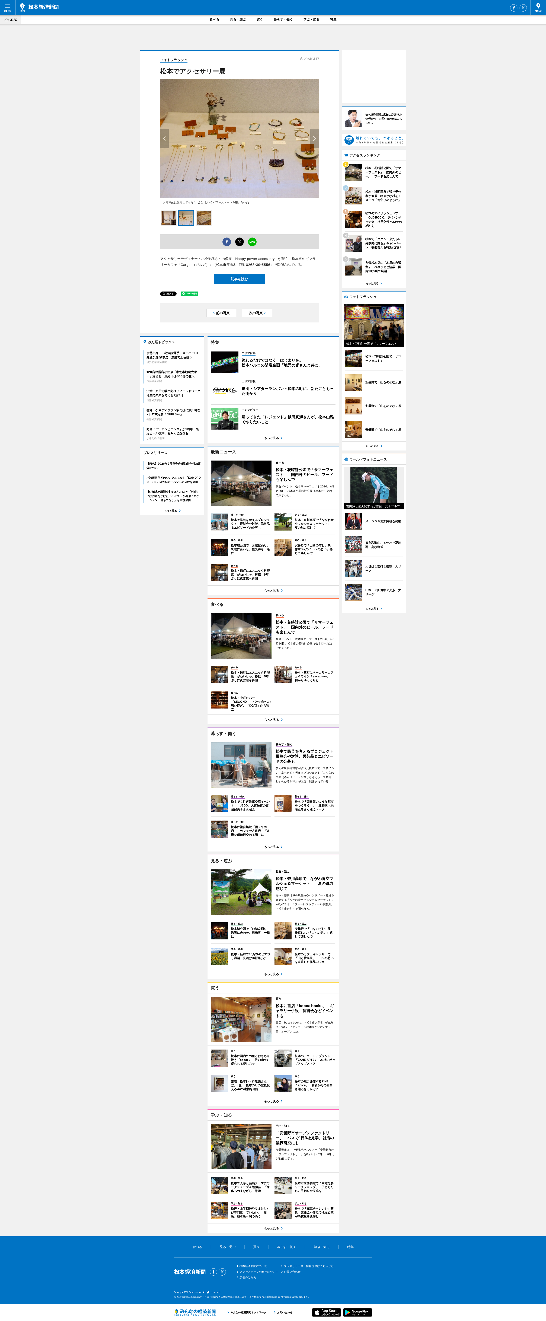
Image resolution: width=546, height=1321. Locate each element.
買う (260, 19)
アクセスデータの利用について (259, 1271)
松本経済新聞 (39, 7)
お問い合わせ (292, 1271)
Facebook (513, 8)
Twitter (523, 8)
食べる (214, 19)
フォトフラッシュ (173, 60)
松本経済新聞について (253, 1266)
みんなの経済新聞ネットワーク (195, 1312)
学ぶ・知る (311, 19)
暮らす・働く (283, 19)
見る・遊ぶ (238, 19)
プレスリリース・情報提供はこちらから (309, 1266)
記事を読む (239, 279)
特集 (333, 19)
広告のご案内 (248, 1277)
